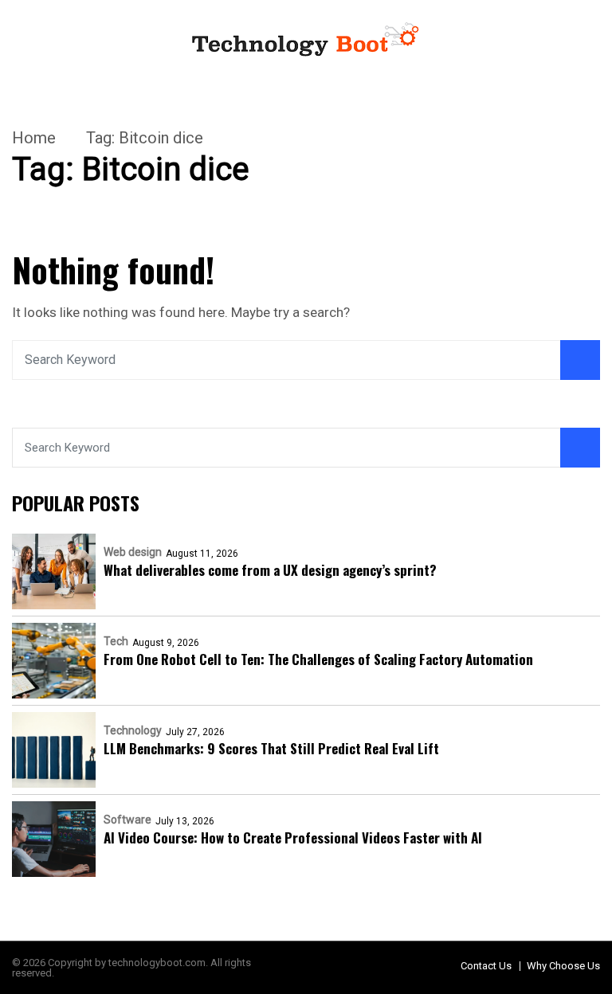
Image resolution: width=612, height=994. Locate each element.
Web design (133, 552)
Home (34, 137)
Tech (116, 641)
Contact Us (486, 966)
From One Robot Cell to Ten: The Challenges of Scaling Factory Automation (318, 659)
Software (127, 819)
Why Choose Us (563, 966)
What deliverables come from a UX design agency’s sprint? (270, 569)
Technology (133, 730)
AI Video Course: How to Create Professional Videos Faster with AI (293, 837)
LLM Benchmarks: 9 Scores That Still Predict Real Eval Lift (271, 748)
